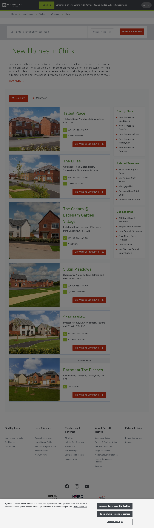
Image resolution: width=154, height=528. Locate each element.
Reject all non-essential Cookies (115, 514)
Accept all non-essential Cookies (114, 506)
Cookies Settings (115, 522)
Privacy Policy (80, 507)
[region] (77, 513)
